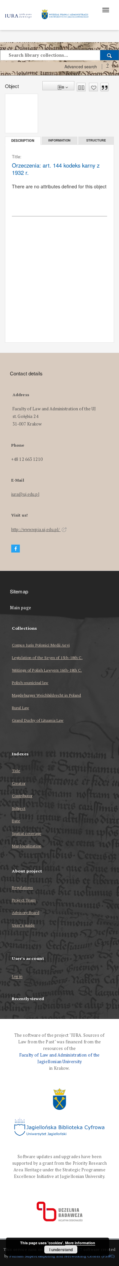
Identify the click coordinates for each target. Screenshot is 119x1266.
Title (16, 770)
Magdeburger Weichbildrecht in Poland (46, 695)
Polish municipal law (30, 682)
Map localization (26, 845)
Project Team (24, 900)
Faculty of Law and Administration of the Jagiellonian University (60, 1058)
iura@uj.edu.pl (25, 494)
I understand (61, 1249)
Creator (18, 783)
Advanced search (80, 67)
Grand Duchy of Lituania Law (37, 720)
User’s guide (23, 925)
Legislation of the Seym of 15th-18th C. (47, 657)
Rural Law (20, 707)
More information (80, 1242)
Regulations (22, 887)
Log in (17, 976)
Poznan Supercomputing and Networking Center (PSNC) (62, 1255)
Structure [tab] (96, 140)
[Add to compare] (81, 87)
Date (16, 820)
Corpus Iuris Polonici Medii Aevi (41, 645)
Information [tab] (59, 140)
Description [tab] (22, 141)
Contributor (22, 795)
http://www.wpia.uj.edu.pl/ (35, 529)
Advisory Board (25, 912)
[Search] (109, 55)
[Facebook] (15, 549)
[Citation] (104, 87)
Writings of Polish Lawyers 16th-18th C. (47, 670)
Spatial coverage (26, 833)
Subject (18, 808)
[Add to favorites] (93, 87)
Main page (20, 608)
